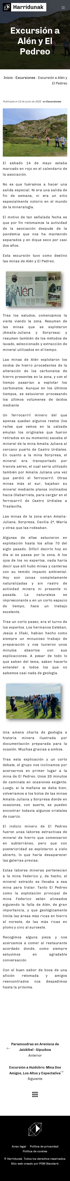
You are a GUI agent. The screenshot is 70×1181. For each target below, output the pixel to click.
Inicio (8, 78)
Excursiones (25, 78)
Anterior (35, 1050)
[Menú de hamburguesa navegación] (63, 7)
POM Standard (48, 1163)
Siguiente (35, 1073)
